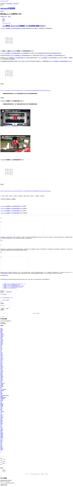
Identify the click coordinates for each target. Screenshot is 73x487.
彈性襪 (1, 421)
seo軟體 (1, 399)
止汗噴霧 (1, 340)
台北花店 (1, 406)
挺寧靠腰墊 (2, 390)
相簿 (3, 18)
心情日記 (9, 16)
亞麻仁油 (1, 377)
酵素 (1, 381)
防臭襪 (1, 333)
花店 (1, 402)
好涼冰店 (1, 335)
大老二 (1, 425)
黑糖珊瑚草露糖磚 (3, 397)
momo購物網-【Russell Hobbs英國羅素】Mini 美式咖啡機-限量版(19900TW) (24, 26)
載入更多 (2, 303)
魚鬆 (1, 252)
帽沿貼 (1, 329)
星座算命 (7, 300)
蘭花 (1, 388)
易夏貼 (1, 337)
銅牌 (1, 409)
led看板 (1, 416)
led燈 (1, 412)
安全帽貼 (1, 336)
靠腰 (1, 391)
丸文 (5, 272)
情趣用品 (1, 429)
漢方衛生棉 (13, 279)
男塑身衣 (12, 249)
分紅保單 (1, 384)
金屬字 (1, 410)
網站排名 (1, 400)
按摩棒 (1, 430)
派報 (1, 407)
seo (0, 438)
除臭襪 (3, 237)
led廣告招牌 (2, 411)
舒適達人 (6, 279)
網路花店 (1, 403)
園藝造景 (1, 385)
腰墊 (1, 392)
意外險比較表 (2, 383)
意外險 (1, 382)
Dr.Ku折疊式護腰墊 (3, 389)
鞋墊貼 (1, 341)
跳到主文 (2, 11)
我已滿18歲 (2, 484)
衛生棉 (3, 279)
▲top (1, 301)
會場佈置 (1, 405)
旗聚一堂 (1, 343)
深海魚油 (1, 380)
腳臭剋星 (8, 237)
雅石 (1, 387)
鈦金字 (1, 415)
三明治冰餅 (2, 334)
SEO (1, 401)
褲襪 (1, 422)
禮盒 (7, 275)
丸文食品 (9, 272)
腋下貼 (1, 338)
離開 (6, 484)
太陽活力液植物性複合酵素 (4, 395)
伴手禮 (1, 348)
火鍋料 (1, 353)
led (0, 413)
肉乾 (1, 350)
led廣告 (1, 414)
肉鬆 (1, 346)
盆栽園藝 (1, 386)
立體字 (1, 408)
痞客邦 (7, 297)
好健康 (1, 375)
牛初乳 (1, 379)
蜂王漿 (1, 378)
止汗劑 (1, 339)
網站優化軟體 (2, 398)
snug (1, 217)
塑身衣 (1, 240)
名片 (3, 21)
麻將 (1, 424)
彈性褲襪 (1, 423)
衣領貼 (1, 328)
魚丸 (1, 351)
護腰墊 (1, 393)
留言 (9, 297)
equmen (6, 249)
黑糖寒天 (1, 396)
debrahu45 (2, 292)
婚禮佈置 (1, 404)
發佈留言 (2, 309)
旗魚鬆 (39, 272)
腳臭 (1, 331)
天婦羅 (1, 352)
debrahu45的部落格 (7, 8)
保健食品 (1, 376)
